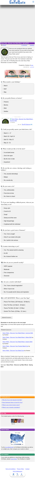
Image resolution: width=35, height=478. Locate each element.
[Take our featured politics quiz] (17, 438)
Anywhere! (7, 162)
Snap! (5, 214)
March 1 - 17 (7, 133)
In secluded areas (9, 152)
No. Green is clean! (9, 196)
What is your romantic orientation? (11, 407)
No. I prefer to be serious (11, 240)
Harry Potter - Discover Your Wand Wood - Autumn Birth (17, 341)
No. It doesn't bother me (11, 256)
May (5, 92)
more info (32, 67)
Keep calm (7, 208)
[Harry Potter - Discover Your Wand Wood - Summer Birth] (5, 121)
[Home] (17, 2)
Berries (6, 105)
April (5, 89)
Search (17, 475)
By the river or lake (9, 159)
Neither (6, 111)
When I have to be (9, 288)
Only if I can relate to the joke (12, 237)
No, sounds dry (8, 180)
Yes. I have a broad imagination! (13, 285)
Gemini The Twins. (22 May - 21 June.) (15, 311)
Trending (21, 475)
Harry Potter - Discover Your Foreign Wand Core (15, 346)
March (5, 85)
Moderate (6, 269)
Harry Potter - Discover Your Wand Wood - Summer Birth (21, 119)
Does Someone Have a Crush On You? (12, 402)
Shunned (6, 275)
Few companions (9, 272)
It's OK (6, 253)
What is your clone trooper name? (11, 405)
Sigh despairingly (9, 221)
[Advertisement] (17, 23)
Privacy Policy (20, 469)
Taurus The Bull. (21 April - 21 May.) (14, 308)
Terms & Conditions (11, 469)
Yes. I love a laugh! (9, 234)
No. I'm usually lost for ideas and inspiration (16, 292)
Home (13, 475)
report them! (14, 459)
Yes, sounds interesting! (11, 173)
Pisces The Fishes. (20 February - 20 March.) (17, 301)
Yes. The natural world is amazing (13, 250)
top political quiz (9, 447)
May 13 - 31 (7, 142)
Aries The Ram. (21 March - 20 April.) (14, 305)
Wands (4, 45)
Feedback (32, 45)
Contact (27, 469)
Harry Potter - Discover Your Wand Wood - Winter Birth (17, 337)
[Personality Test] (17, 74)
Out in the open (8, 155)
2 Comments (24, 45)
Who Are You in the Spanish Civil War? (12, 400)
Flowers (6, 102)
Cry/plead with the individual (12, 224)
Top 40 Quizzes (26, 124)
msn (32, 65)
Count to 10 (7, 211)
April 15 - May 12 (9, 139)
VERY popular (8, 266)
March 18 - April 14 (9, 136)
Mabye (6, 177)
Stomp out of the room (10, 217)
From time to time (9, 193)
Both (5, 108)
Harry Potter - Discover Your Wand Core (13, 350)
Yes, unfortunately (9, 190)
